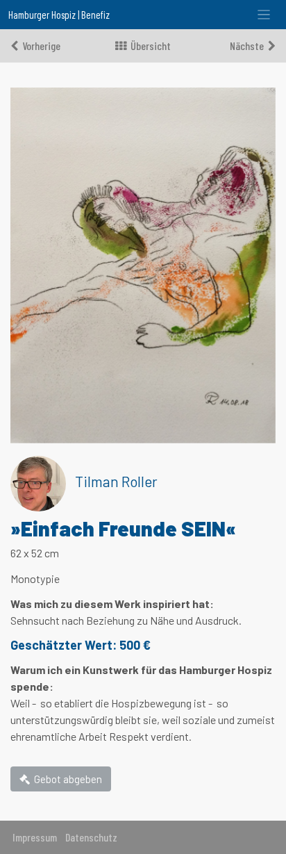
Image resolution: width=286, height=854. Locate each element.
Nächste (247, 45)
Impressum (34, 837)
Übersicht (151, 45)
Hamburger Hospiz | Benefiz (59, 14)
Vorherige (41, 45)
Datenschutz (91, 837)
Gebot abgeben (68, 779)
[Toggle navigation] (264, 15)
